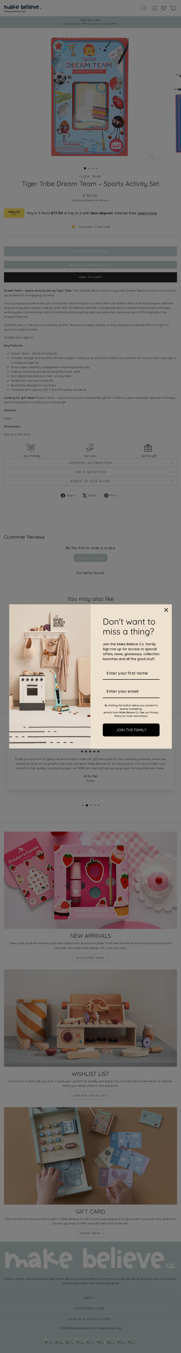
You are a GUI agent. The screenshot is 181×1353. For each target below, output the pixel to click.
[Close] (166, 610)
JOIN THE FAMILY (131, 729)
